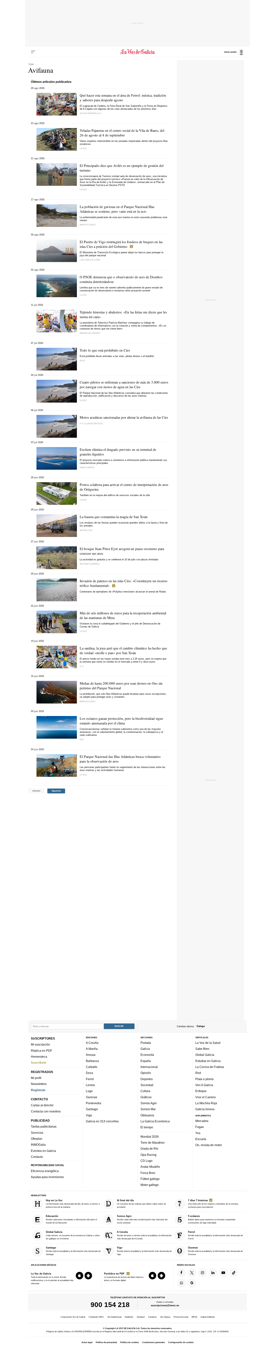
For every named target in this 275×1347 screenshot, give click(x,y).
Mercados (201, 1121)
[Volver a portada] (137, 52)
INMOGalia (38, 1144)
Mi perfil (36, 1078)
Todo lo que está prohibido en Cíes (105, 350)
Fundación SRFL (96, 1317)
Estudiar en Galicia (208, 1061)
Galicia (145, 1048)
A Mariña (92, 1048)
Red (198, 1073)
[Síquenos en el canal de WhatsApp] (181, 1283)
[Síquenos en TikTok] (233, 1272)
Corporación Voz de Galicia (73, 1317)
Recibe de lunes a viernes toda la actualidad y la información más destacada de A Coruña (144, 1235)
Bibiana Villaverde (90, 333)
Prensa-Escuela (181, 1317)
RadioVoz (129, 1317)
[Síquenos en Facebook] (181, 1272)
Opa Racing (148, 1154)
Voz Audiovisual (114, 1317)
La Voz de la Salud (207, 1042)
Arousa (90, 1055)
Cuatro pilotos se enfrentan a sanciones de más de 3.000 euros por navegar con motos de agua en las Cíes (124, 384)
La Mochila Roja (206, 1103)
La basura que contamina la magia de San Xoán (114, 516)
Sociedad (146, 1085)
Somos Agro (148, 1103)
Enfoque (201, 1091)
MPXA (194, 1317)
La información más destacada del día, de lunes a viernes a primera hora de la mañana (73, 1203)
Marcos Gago (88, 225)
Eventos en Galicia (43, 1150)
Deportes (146, 1079)
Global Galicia (204, 1055)
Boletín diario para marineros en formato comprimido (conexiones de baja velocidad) (211, 1219)
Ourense (91, 1097)
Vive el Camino (205, 1097)
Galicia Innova (204, 1109)
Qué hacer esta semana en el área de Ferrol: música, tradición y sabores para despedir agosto (123, 97)
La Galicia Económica (155, 1121)
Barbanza (92, 1061)
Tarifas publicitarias (43, 1126)
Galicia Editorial (207, 1317)
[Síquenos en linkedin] (212, 1272)
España (145, 1061)
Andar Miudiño (150, 1166)
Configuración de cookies (181, 1342)
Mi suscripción (40, 1044)
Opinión (145, 1073)
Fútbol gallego (150, 1178)
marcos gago (88, 701)
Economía (147, 1055)
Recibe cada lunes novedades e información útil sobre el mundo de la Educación (71, 1219)
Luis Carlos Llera (90, 260)
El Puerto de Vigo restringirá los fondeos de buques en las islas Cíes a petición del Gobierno (121, 244)
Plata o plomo (204, 1079)
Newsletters (39, 1084)
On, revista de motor (208, 1145)
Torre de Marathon (152, 1142)
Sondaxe (141, 1317)
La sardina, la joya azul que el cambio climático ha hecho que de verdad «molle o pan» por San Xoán (123, 650)
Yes (197, 1133)
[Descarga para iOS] (79, 1275)
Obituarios (147, 1115)
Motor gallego (149, 1184)
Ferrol (90, 1079)
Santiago (92, 1109)
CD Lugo (146, 1160)
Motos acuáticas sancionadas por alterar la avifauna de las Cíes (124, 417)
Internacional (149, 1067)
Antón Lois (86, 530)
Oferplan (36, 1138)
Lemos (90, 1085)
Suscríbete (38, 1062)
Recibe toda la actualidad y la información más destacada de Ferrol (215, 1235)
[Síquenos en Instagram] (202, 1272)
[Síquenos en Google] (191, 1283)
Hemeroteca (39, 1056)
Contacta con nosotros (46, 1111)
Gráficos (146, 1097)
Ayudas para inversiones (47, 1177)
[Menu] (33, 52)
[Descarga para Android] (88, 1275)
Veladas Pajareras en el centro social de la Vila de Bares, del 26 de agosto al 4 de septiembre (122, 132)
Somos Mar (148, 1109)
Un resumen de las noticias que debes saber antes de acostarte (141, 1203)
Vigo (89, 1115)
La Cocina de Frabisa (209, 1067)
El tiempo (146, 1127)
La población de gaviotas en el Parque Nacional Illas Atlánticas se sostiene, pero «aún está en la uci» (117, 209)
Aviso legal (87, 1342)
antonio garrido (90, 564)
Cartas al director (42, 1105)
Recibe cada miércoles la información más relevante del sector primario (142, 1219)
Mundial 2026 (149, 1136)
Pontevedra (93, 1103)
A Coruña (92, 1042)
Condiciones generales (153, 1342)
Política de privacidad (106, 1342)
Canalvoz (152, 1317)
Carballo (91, 1067)
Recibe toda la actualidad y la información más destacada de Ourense (215, 1250)
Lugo (89, 1091)
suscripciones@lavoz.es (165, 1305)
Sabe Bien (202, 1048)
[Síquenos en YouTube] (223, 1272)
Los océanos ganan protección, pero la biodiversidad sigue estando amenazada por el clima (121, 720)
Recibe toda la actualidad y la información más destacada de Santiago (73, 1250)
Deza (89, 1073)
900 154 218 (110, 1304)
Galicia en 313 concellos (102, 1121)
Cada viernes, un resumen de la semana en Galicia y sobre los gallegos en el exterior (73, 1235)
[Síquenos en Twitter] (191, 1272)
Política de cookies (129, 1342)
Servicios (37, 1132)
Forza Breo (147, 1172)
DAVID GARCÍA (87, 467)
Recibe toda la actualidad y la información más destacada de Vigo (144, 1250)
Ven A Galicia (204, 1085)
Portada (145, 1042)
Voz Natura (165, 1317)
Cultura (145, 1091)
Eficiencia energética (45, 1171)
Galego (201, 1026)
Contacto (37, 1156)
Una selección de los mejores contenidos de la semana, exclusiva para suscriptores (213, 1203)
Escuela (200, 1139)
